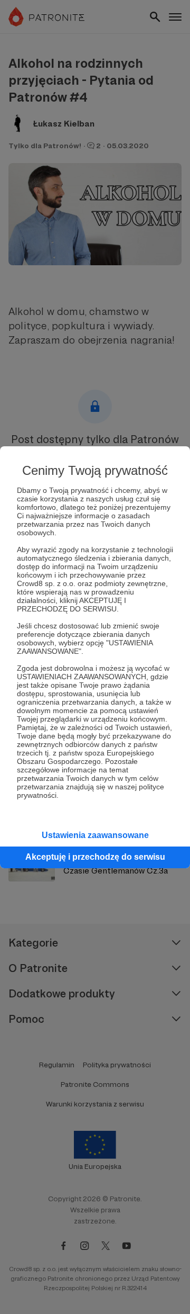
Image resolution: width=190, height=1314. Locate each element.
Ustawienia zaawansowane (95, 835)
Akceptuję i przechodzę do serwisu (95, 856)
